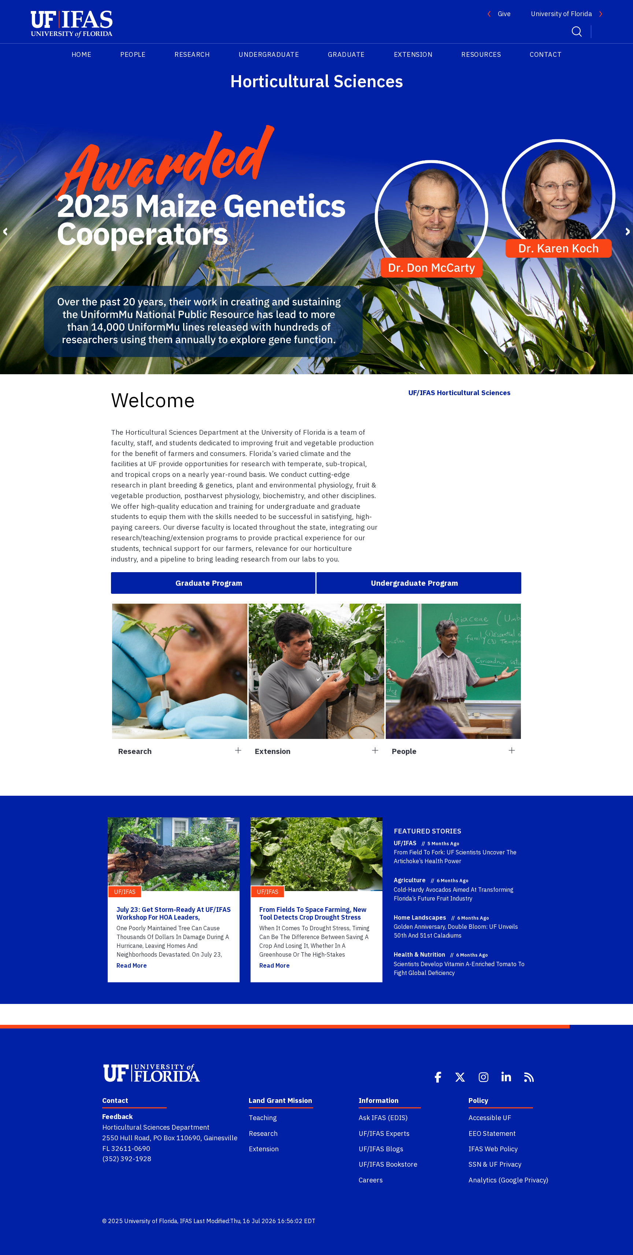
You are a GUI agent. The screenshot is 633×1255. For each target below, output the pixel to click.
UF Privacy (505, 1164)
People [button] (404, 751)
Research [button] (135, 751)
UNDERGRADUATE (268, 54)
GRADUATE (346, 54)
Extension (264, 1148)
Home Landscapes (420, 917)
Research (263, 1133)
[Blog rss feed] (529, 1076)
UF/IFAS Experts (384, 1133)
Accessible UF (490, 1117)
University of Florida (561, 14)
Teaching (263, 1117)
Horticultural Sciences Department (156, 1127)
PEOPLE (132, 54)
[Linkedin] (506, 1076)
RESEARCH (192, 54)
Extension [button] (272, 751)
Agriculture (410, 880)
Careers (371, 1179)
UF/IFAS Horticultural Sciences (459, 392)
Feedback (117, 1116)
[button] (213, 582)
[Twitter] (461, 1076)
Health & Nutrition (419, 954)
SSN (475, 1164)
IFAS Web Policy (493, 1148)
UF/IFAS (405, 843)
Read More (131, 965)
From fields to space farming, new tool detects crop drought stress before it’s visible (313, 917)
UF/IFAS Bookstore (388, 1164)
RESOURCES (481, 54)
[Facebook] (438, 1076)
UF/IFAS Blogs (381, 1148)
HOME (81, 54)
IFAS (186, 1221)
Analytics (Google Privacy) (508, 1179)
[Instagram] (484, 1076)
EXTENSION (413, 54)
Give (504, 14)
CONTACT (546, 54)
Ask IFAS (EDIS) (383, 1117)
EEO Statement (492, 1133)
